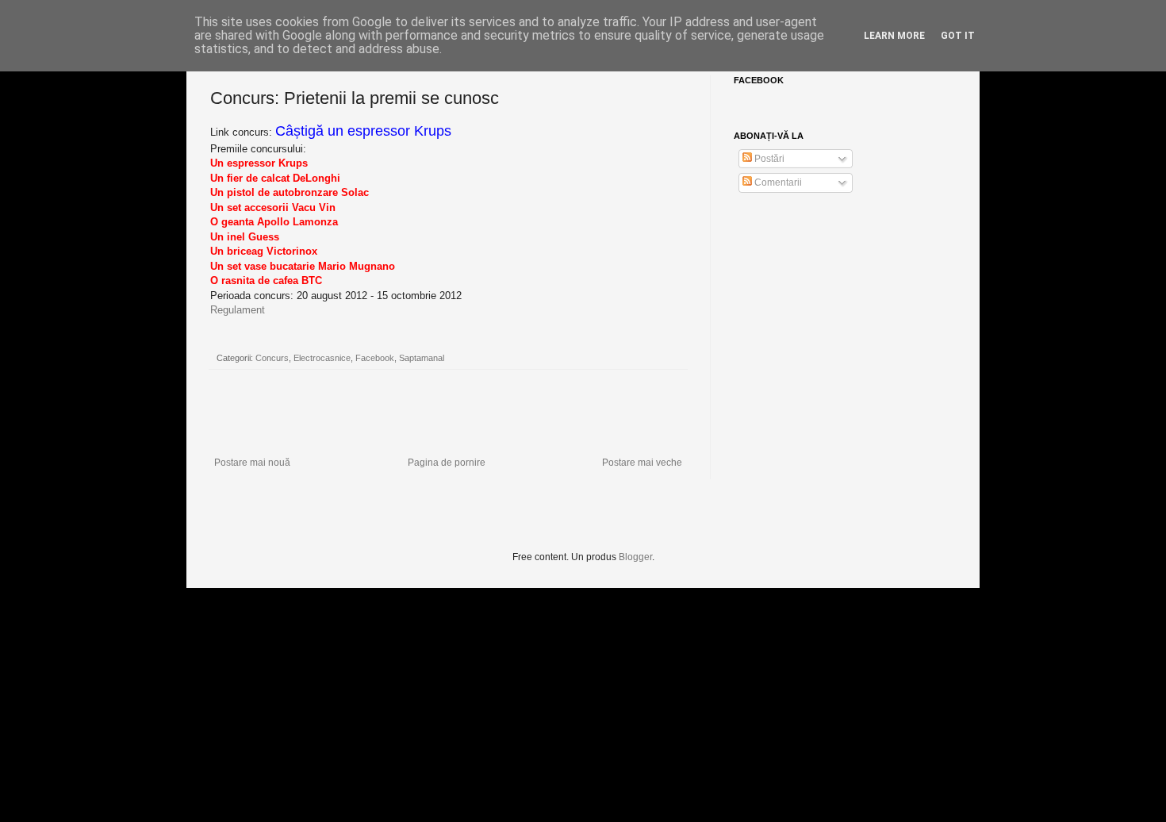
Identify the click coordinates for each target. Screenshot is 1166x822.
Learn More (894, 35)
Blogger (635, 557)
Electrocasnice (322, 358)
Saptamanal (421, 358)
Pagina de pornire (446, 462)
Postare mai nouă (252, 462)
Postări (768, 158)
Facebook (374, 358)
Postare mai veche (642, 462)
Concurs (272, 358)
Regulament (237, 310)
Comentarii (777, 182)
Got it (958, 35)
